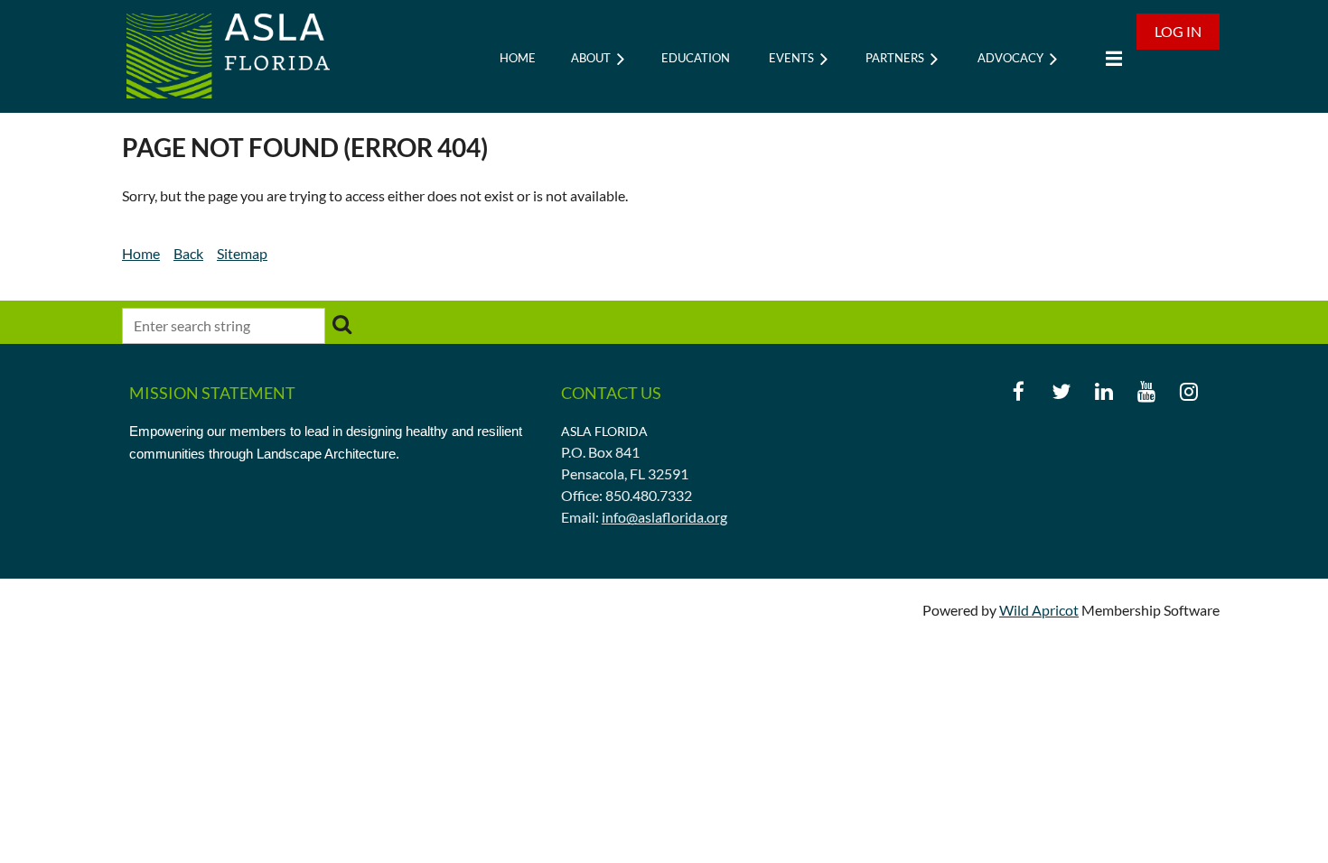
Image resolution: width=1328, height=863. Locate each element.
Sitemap (242, 253)
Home (141, 253)
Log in (1178, 31)
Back (188, 253)
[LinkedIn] (1103, 391)
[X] (1061, 391)
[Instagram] (1188, 391)
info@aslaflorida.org (664, 516)
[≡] (1109, 58)
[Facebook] (1018, 391)
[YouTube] (1146, 391)
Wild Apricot (1039, 609)
